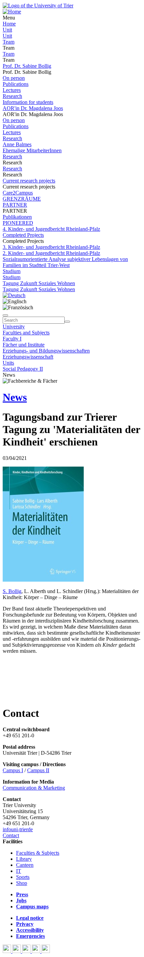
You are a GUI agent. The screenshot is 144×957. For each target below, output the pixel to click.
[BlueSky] (17, 951)
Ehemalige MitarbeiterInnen (32, 150)
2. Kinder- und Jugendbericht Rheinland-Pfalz (51, 253)
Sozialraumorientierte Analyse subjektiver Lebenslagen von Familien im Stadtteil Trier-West (65, 262)
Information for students (28, 102)
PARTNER (15, 205)
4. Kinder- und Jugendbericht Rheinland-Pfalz (51, 229)
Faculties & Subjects (37, 853)
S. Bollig (12, 591)
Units (8, 363)
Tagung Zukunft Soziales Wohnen (39, 283)
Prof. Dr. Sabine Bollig (27, 66)
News (15, 397)
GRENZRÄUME (22, 199)
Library (24, 859)
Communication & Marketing (34, 788)
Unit (7, 30)
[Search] (67, 322)
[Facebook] (7, 951)
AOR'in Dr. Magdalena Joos (33, 108)
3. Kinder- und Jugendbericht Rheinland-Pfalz (51, 247)
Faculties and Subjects (26, 332)
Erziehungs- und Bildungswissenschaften (46, 351)
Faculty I (12, 338)
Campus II (38, 770)
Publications (15, 84)
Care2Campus (18, 193)
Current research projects (29, 180)
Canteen (24, 865)
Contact (11, 835)
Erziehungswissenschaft (28, 357)
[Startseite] (38, 5)
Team (8, 42)
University (14, 326)
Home (9, 23)
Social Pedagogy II (23, 369)
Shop (21, 883)
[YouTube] (27, 951)
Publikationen (17, 217)
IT (18, 871)
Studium (11, 271)
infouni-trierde (18, 829)
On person (14, 78)
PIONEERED (18, 223)
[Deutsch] (14, 295)
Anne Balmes (17, 144)
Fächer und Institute (24, 345)
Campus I (13, 770)
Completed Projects (23, 235)
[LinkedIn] (46, 951)
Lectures (12, 90)
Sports (22, 877)
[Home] (12, 11)
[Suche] (5, 315)
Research (12, 96)
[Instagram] (37, 951)
